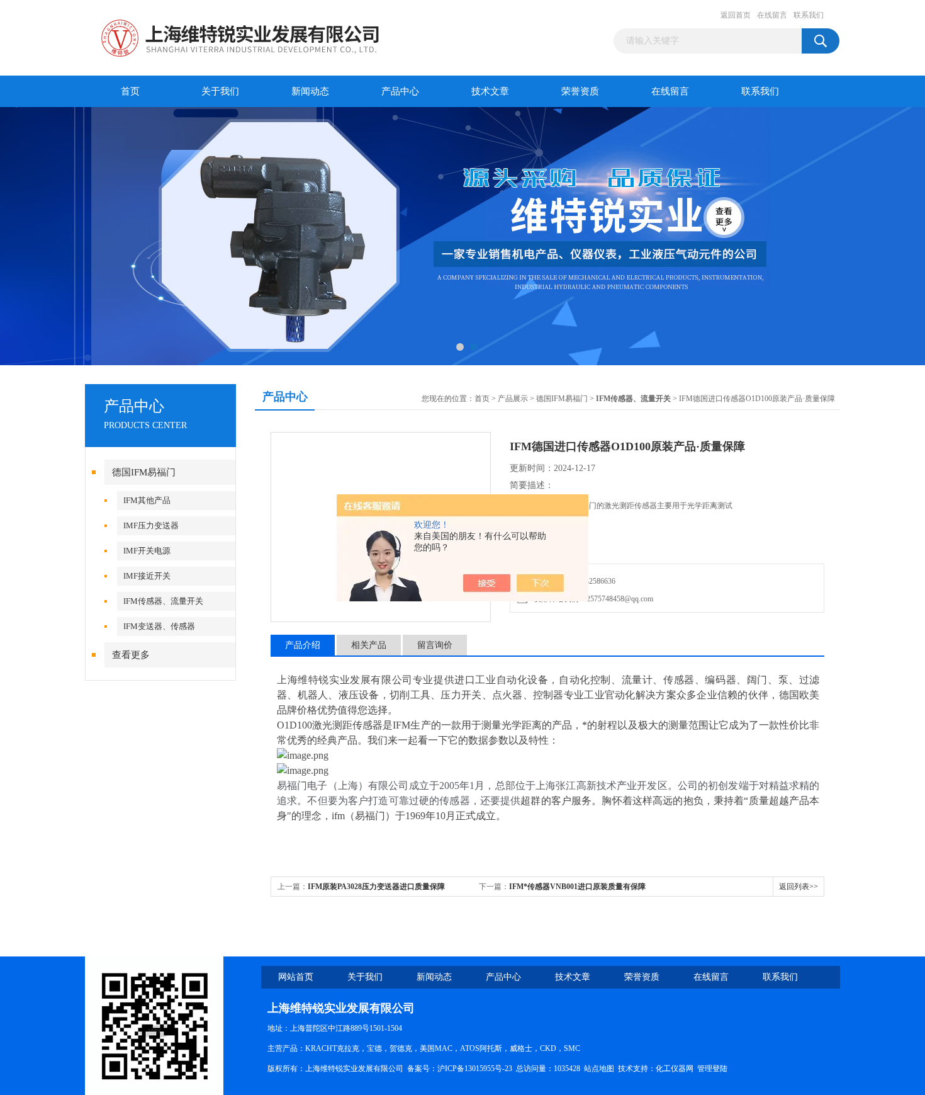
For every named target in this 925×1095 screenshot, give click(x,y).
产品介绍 (302, 645)
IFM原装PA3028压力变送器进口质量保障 (376, 886)
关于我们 (220, 91)
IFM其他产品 (147, 500)
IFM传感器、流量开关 (163, 601)
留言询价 (434, 645)
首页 (130, 91)
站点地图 (599, 1068)
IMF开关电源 (147, 550)
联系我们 (808, 15)
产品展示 (513, 398)
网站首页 (295, 977)
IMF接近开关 (147, 576)
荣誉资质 (580, 91)
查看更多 (131, 655)
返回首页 (735, 15)
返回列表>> (798, 886)
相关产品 (368, 645)
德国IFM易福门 (144, 472)
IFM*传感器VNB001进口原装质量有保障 (577, 886)
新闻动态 (310, 91)
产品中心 (400, 91)
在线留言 (772, 15)
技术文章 (490, 91)
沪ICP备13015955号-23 (474, 1068)
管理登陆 (712, 1068)
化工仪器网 (674, 1068)
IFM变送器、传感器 (159, 626)
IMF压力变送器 (151, 525)
